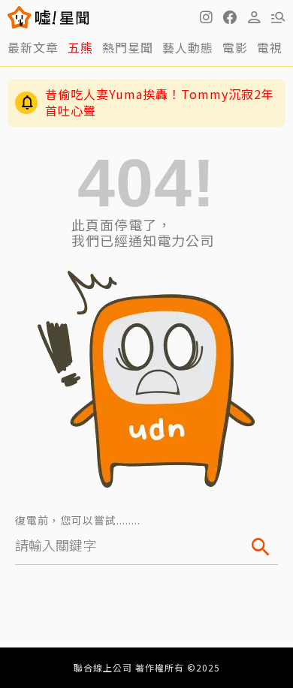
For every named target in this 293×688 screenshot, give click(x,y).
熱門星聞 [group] (127, 47)
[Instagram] (205, 17)
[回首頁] (62, 17)
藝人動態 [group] (187, 47)
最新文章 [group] (33, 47)
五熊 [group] (80, 47)
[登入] (253, 17)
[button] (229, 17)
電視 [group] (269, 47)
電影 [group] (235, 47)
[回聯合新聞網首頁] (20, 17)
